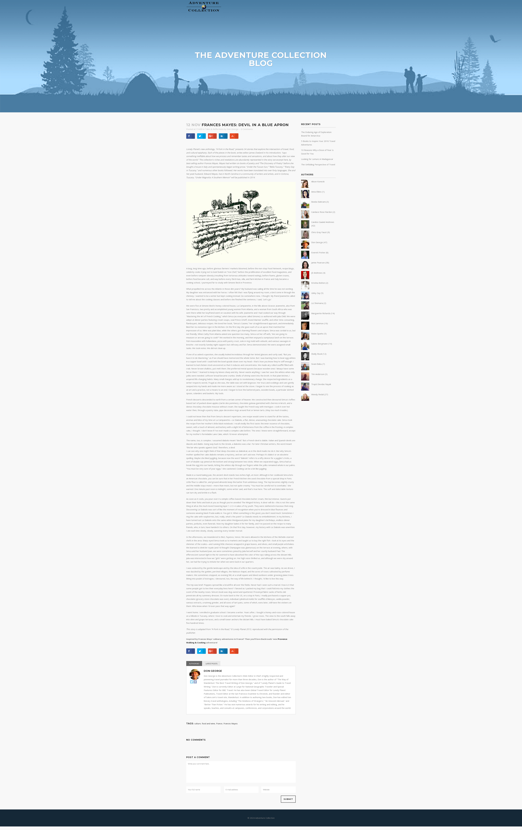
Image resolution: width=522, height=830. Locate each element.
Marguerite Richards (320, 313)
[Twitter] (191, 682)
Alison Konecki (317, 181)
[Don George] (305, 248)
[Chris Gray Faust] (305, 237)
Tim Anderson (317, 374)
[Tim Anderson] (305, 379)
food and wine (208, 723)
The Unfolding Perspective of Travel (318, 164)
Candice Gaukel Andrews (322, 222)
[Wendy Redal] (305, 400)
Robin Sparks (317, 333)
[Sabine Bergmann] (305, 349)
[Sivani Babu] (305, 369)
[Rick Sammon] (305, 329)
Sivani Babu (316, 364)
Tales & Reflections (214, 129)
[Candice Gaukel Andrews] (305, 227)
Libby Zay (315, 293)
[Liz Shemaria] (305, 308)
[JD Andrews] (305, 278)
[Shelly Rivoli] (305, 359)
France (219, 723)
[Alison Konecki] (305, 187)
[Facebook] (195, 682)
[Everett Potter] (305, 258)
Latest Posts (211, 663)
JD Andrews (316, 272)
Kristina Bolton (318, 282)
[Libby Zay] (305, 298)
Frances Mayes (230, 723)
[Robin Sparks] (305, 339)
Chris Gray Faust (319, 232)
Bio (197, 663)
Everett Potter (318, 252)
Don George (232, 129)
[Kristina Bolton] (305, 288)
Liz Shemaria (317, 303)
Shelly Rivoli (316, 353)
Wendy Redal (317, 394)
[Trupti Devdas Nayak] (305, 389)
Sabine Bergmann (319, 343)
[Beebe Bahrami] (305, 207)
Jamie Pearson (318, 262)
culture (197, 723)
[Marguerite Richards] (305, 319)
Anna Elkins (316, 191)
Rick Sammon (317, 323)
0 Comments (247, 129)
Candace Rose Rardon (321, 212)
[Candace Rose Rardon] (305, 217)
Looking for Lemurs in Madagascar (317, 159)
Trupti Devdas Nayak (321, 384)
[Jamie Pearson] (305, 268)
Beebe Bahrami (318, 201)
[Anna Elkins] (305, 197)
